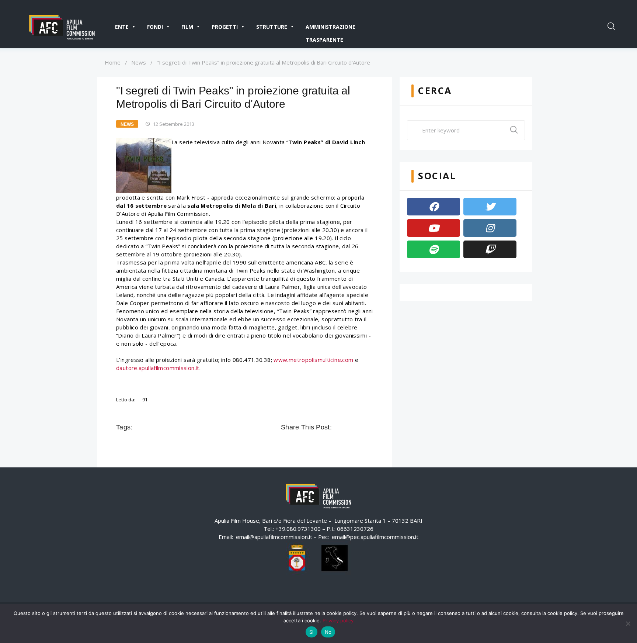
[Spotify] (433, 249)
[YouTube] (433, 228)
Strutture (271, 26)
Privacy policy (338, 620)
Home (113, 62)
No (328, 632)
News (138, 62)
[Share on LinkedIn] (369, 427)
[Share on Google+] (359, 427)
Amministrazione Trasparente (330, 28)
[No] (627, 623)
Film (187, 26)
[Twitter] (489, 206)
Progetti (225, 26)
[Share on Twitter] (348, 427)
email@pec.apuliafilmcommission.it (375, 536)
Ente (122, 26)
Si (311, 632)
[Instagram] (489, 228)
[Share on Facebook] (338, 427)
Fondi (155, 26)
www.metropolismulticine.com (313, 359)
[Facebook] (433, 206)
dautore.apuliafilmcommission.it (157, 367)
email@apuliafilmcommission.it (274, 536)
